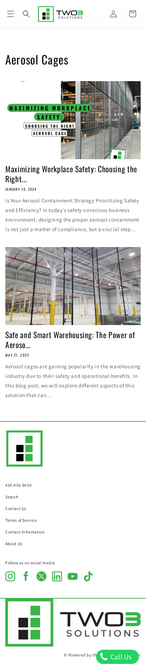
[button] (10, 14)
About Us (14, 543)
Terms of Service (21, 520)
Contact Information (25, 532)
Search (11, 496)
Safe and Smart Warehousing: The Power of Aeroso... (70, 340)
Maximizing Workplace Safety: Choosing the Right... (71, 174)
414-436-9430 (18, 485)
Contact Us (16, 508)
